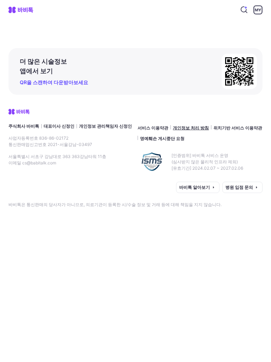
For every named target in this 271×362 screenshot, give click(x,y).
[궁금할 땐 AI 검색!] (244, 10)
